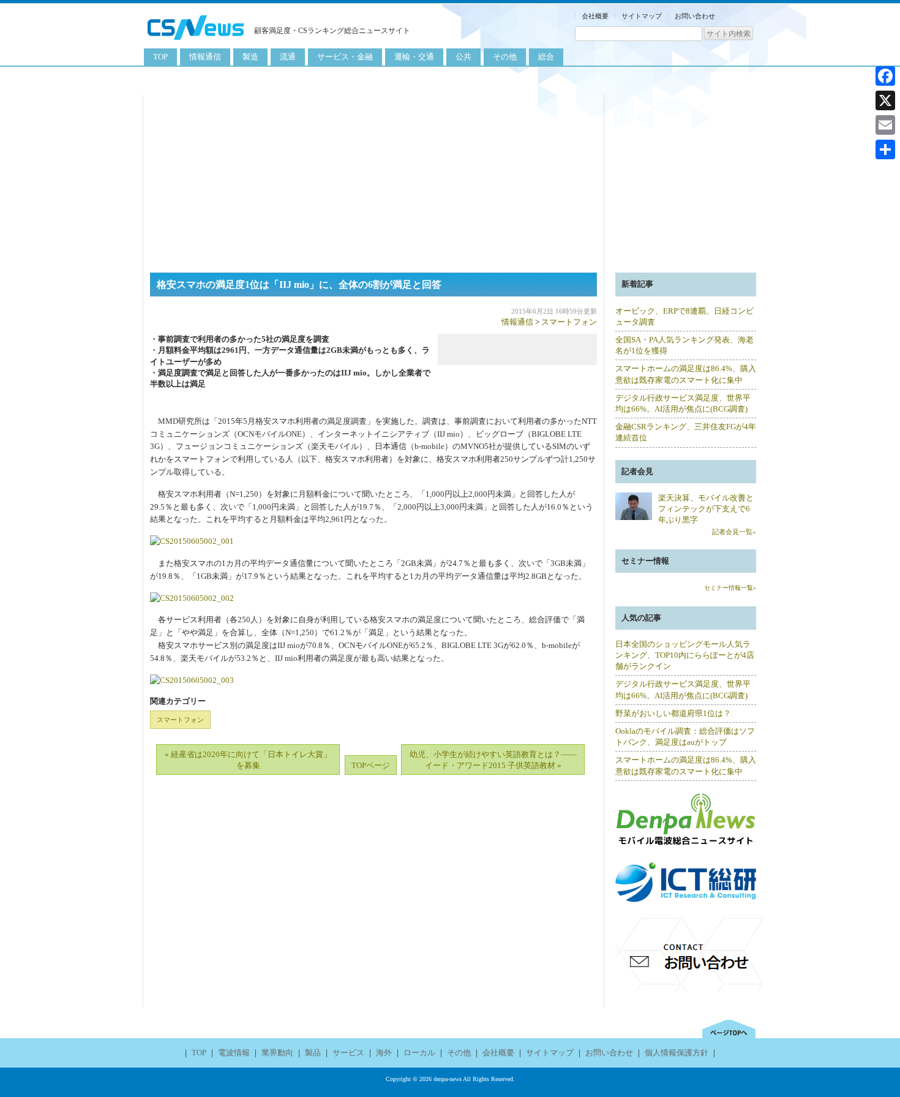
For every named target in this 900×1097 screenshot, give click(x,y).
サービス (348, 1052)
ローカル (419, 1052)
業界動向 (277, 1052)
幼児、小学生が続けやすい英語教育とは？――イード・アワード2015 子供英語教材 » (493, 760)
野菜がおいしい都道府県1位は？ (673, 713)
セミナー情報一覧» (730, 587)
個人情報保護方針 (676, 1052)
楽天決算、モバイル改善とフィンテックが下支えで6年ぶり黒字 (706, 508)
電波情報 (234, 1052)
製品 (313, 1052)
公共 (463, 56)
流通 (288, 56)
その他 (505, 56)
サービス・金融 (345, 56)
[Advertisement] (450, 180)
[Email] (885, 125)
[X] (885, 100)
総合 (546, 56)
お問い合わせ (695, 16)
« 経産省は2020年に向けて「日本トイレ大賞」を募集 (248, 760)
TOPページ (370, 765)
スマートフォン (569, 321)
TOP (160, 56)
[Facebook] (885, 76)
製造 (250, 56)
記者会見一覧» (734, 531)
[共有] (885, 149)
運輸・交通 (414, 56)
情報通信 (205, 56)
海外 (384, 1052)
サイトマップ (641, 16)
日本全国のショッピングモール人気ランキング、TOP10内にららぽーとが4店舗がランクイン (684, 655)
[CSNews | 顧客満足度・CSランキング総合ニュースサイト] (196, 41)
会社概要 (595, 16)
